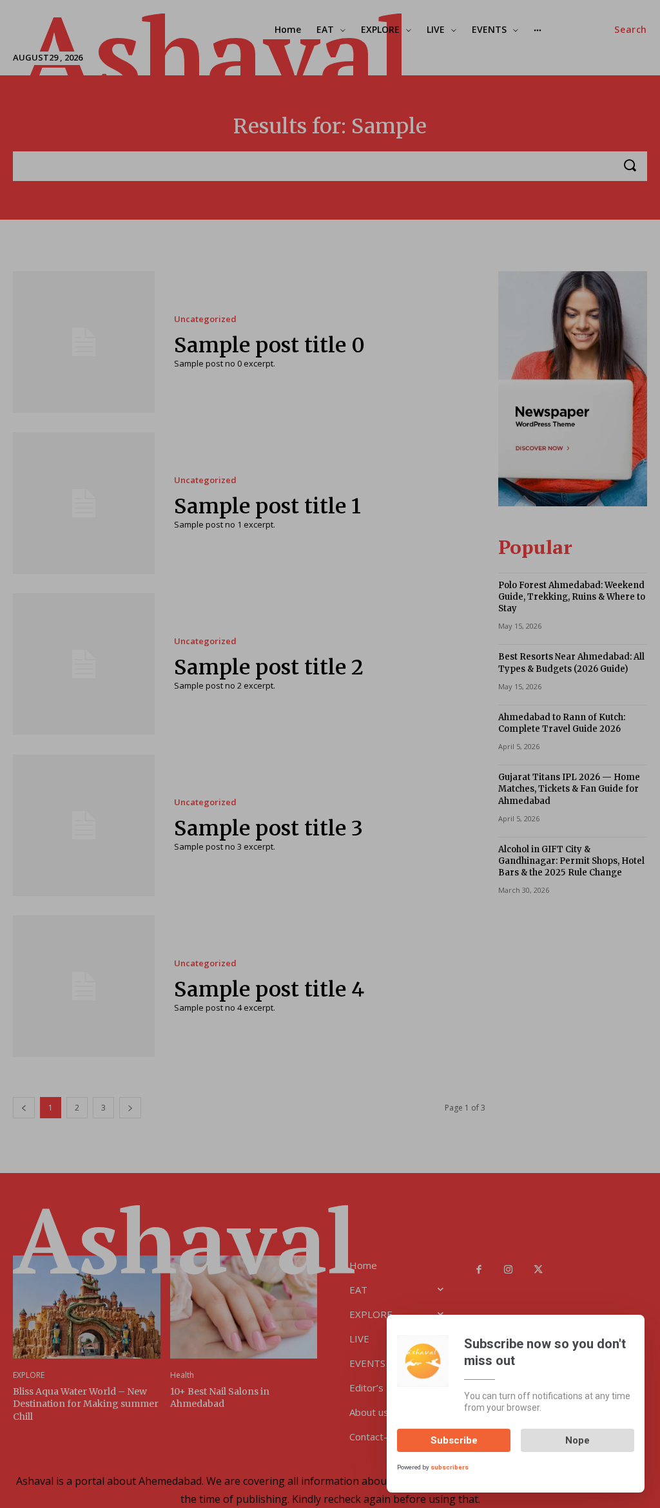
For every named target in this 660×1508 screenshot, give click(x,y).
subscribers (450, 1467)
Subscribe (454, 1440)
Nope (577, 1440)
